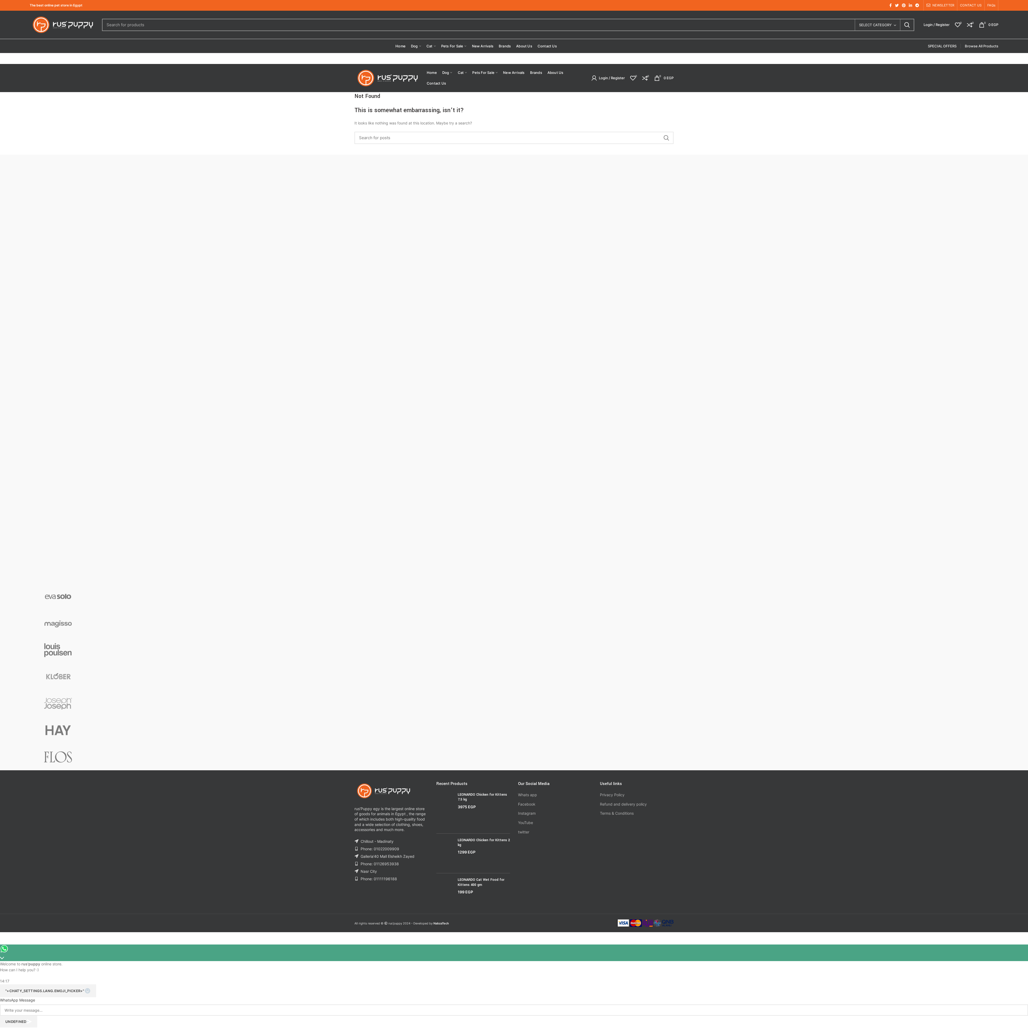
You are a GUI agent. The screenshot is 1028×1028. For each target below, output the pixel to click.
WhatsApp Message (17, 1000)
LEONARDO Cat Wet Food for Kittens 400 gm (481, 882)
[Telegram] (917, 5)
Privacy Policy (612, 794)
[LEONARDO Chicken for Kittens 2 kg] (445, 853)
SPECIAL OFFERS (942, 46)
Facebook (526, 804)
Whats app (527, 794)
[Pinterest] (903, 5)
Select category (875, 25)
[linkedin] (910, 5)
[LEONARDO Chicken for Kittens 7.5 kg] (445, 810)
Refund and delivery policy (623, 804)
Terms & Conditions (617, 813)
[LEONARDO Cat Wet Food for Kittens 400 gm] (445, 890)
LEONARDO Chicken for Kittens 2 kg (484, 842)
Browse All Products (981, 46)
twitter (523, 832)
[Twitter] (896, 5)
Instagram (527, 813)
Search (907, 25)
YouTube (525, 822)
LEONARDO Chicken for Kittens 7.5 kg (482, 797)
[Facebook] (890, 5)
